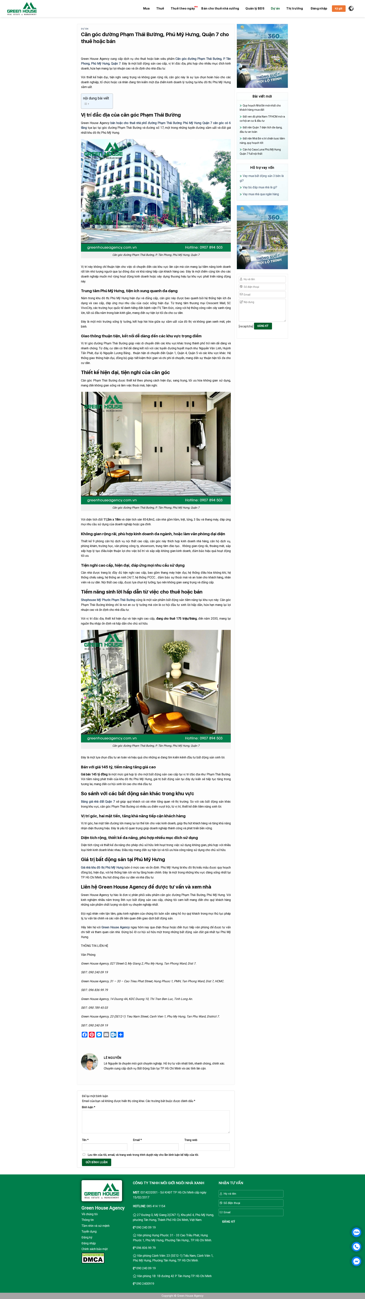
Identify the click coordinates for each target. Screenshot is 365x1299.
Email (137, 1140)
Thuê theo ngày (183, 8)
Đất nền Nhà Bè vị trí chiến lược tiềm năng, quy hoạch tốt (262, 140)
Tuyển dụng (89, 1231)
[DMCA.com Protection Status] (93, 1258)
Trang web (190, 1140)
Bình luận (88, 1107)
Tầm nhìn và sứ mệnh (96, 1226)
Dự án (275, 8)
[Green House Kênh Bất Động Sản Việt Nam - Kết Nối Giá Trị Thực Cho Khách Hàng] (22, 8)
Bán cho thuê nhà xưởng (220, 8)
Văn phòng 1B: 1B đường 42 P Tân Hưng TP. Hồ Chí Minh (174, 1276)
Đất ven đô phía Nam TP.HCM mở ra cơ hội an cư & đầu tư (262, 118)
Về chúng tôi (90, 1214)
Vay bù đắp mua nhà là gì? (260, 187)
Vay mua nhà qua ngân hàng (261, 194)
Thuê (160, 8)
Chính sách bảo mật (95, 1249)
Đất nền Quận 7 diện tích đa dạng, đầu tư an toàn (261, 129)
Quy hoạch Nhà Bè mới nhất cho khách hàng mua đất (260, 107)
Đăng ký (87, 1237)
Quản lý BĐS (254, 8)
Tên (85, 1140)
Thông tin (88, 1220)
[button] (319, 8)
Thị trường (294, 8)
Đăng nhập (89, 1243)
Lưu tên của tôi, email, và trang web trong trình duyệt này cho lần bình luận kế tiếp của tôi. (143, 1155)
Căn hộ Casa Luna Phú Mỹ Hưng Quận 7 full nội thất (260, 151)
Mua (146, 8)
